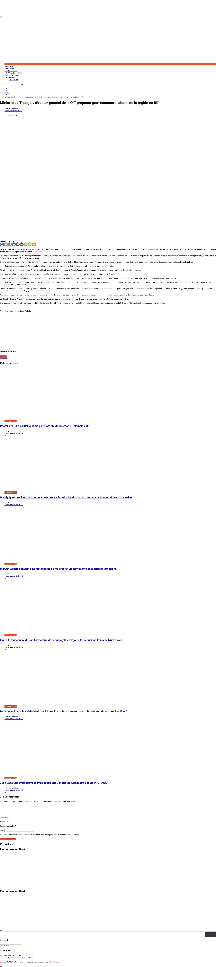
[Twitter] (6, 244)
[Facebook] (2, 244)
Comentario (5, 818)
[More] (34, 244)
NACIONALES (10, 66)
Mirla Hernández (11, 108)
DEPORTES (9, 68)
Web (2, 830)
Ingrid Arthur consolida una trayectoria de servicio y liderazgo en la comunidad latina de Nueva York (61, 640)
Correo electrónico (8, 826)
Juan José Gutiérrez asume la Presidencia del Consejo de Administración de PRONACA (53, 782)
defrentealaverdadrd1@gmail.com (19, 958)
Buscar (3, 930)
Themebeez (54, 962)
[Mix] (26, 244)
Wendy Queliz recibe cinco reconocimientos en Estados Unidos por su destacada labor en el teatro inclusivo (66, 497)
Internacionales (10, 115)
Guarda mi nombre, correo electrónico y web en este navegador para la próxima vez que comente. (42, 834)
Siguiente (3, 358)
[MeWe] (22, 244)
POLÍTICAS (13, 80)
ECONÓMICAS (10, 71)
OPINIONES (9, 77)
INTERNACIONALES (13, 73)
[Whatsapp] (30, 244)
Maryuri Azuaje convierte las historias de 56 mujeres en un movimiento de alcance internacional (58, 568)
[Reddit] (10, 244)
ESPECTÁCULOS (11, 75)
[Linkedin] (14, 244)
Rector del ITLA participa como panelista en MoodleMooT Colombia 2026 (45, 426)
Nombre (4, 822)
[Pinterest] (18, 244)
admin (6, 431)
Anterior (3, 356)
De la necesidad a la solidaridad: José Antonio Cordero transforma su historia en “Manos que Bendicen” (63, 711)
